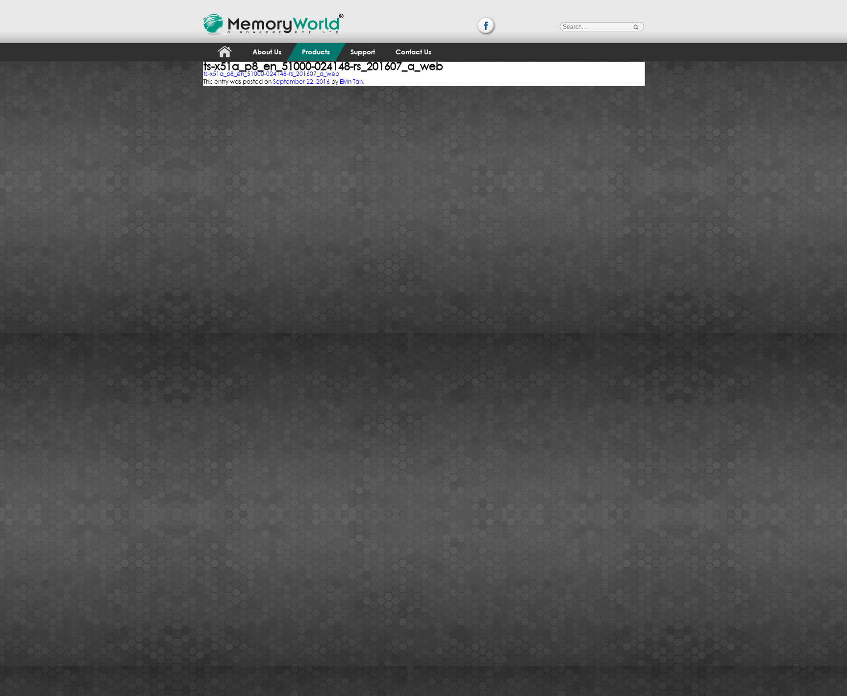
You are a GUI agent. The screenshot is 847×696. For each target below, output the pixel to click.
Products (316, 52)
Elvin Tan (351, 81)
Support (362, 52)
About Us (266, 52)
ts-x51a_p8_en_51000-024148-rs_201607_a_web (271, 73)
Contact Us (413, 52)
